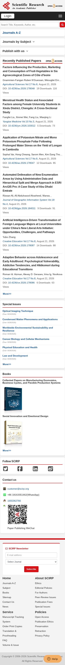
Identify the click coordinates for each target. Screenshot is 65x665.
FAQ (4, 640)
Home (6, 578)
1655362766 (14, 500)
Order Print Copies (12, 626)
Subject (6, 588)
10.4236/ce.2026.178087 (21, 245)
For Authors (41, 592)
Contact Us (8, 602)
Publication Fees (43, 602)
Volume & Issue (10, 645)
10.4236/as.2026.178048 (21, 88)
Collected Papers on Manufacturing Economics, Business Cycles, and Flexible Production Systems (31, 381)
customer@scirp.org (18, 488)
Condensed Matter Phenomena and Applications (30, 319)
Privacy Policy (42, 635)
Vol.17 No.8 (31, 84)
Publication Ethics (44, 621)
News (5, 606)
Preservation (41, 626)
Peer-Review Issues (45, 597)
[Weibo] (50, 468)
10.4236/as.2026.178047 (21, 163)
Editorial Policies (43, 588)
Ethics (38, 583)
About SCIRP (44, 578)
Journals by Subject (17, 41)
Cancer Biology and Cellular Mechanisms (25, 339)
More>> (7, 293)
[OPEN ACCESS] (55, 5)
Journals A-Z (9, 583)
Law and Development (15, 355)
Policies (40, 612)
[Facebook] (20, 468)
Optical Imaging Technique (17, 311)
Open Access (42, 617)
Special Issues (42, 606)
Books (5, 592)
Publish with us (14, 51)
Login (7, 16)
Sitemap (6, 597)
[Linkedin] (35, 468)
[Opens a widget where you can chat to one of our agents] (52, 659)
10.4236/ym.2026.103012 (21, 125)
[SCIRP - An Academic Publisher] (23, 5)
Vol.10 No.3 (28, 121)
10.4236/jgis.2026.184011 (22, 208)
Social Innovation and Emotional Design (25, 416)
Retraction (40, 631)
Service (7, 612)
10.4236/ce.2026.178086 (21, 282)
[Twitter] (5, 468)
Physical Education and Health (20, 347)
